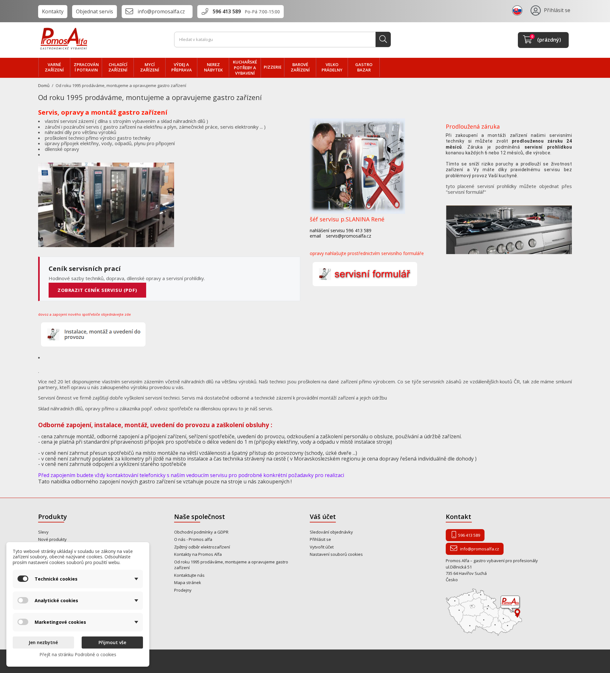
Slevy (43, 532)
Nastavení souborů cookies (336, 554)
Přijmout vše (112, 642)
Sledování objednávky (331, 532)
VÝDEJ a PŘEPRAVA (181, 67)
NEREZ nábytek (213, 67)
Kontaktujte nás (189, 575)
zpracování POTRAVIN (86, 67)
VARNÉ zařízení (54, 67)
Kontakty (53, 11)
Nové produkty (52, 539)
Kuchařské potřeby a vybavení (245, 67)
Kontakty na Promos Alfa (198, 554)
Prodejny (183, 590)
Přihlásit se (320, 539)
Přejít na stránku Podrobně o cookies (77, 654)
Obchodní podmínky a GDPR (201, 532)
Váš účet (323, 516)
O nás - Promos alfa (193, 539)
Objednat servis (94, 11)
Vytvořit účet (322, 547)
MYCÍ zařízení (149, 67)
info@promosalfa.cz (161, 11)
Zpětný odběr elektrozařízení (202, 547)
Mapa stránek (187, 582)
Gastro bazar (363, 67)
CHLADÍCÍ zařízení (117, 67)
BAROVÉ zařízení (300, 67)
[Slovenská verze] (518, 10)
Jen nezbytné (43, 642)
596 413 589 (227, 11)
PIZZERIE (272, 67)
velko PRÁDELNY (332, 67)
